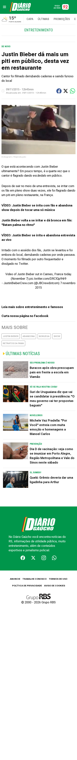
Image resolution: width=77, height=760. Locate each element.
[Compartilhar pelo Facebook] (59, 91)
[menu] (4, 7)
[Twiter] (33, 558)
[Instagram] (43, 558)
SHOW (57, 336)
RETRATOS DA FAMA (13, 343)
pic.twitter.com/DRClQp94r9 (47, 278)
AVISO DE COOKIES (54, 585)
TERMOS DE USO (58, 579)
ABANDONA (29, 336)
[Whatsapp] (54, 558)
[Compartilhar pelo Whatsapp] (73, 91)
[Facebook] (23, 558)
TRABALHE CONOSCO (34, 579)
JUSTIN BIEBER (11, 336)
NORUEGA (44, 336)
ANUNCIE (15, 579)
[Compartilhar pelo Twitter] (65, 90)
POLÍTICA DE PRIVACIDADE (27, 585)
